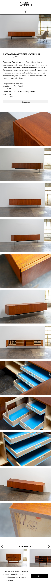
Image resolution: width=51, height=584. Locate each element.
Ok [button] (39, 576)
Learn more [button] (8, 580)
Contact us (25, 102)
